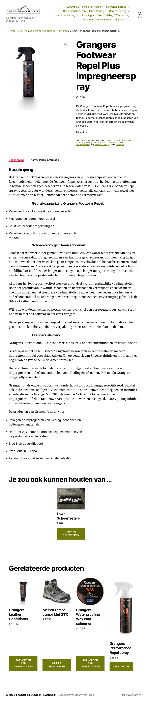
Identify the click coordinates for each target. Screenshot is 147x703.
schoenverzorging (102, 145)
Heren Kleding (96, 11)
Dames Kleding (117, 11)
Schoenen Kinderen (74, 11)
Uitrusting (86, 15)
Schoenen (62, 30)
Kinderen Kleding (65, 15)
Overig (89, 142)
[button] (65, 44)
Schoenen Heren (91, 6)
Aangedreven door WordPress (76, 694)
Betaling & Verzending (116, 15)
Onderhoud (49, 30)
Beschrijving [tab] (16, 159)
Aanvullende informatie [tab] (45, 159)
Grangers (120, 145)
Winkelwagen (121, 19)
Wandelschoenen (116, 142)
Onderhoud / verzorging (115, 140)
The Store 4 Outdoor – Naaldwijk (36, 694)
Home (12, 30)
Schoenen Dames (116, 6)
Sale (99, 15)
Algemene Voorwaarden (97, 19)
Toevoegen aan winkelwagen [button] (23, 663)
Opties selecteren (71, 534)
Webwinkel (73, 6)
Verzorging (35, 30)
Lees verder (121, 666)
